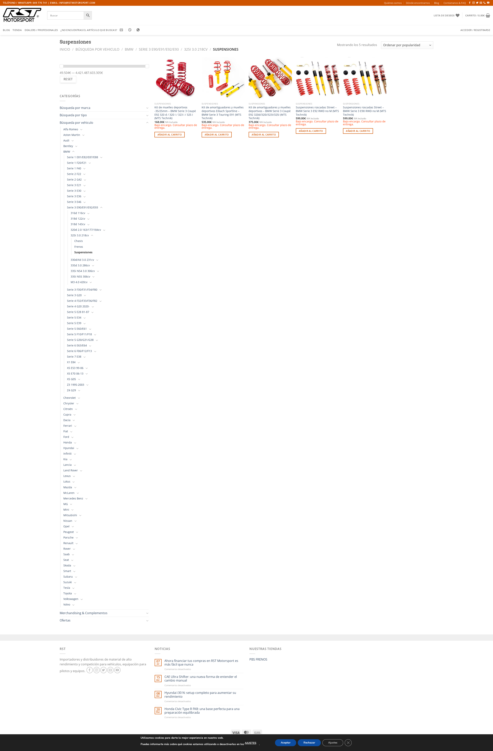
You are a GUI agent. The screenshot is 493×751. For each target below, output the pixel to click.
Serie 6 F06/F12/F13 (79, 351)
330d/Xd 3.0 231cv (82, 260)
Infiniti (67, 453)
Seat (66, 560)
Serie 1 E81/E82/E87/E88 (82, 157)
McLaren (69, 493)
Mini (66, 509)
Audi (66, 140)
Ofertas (65, 620)
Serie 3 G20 (74, 295)
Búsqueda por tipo (73, 115)
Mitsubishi (70, 515)
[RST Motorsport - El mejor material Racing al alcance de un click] (22, 15)
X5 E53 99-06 (75, 368)
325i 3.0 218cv (196, 49)
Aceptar (285, 742)
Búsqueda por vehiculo (97, 49)
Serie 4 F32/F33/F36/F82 (82, 301)
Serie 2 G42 (74, 179)
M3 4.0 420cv (79, 282)
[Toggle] (147, 107)
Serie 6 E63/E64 (77, 345)
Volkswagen (70, 599)
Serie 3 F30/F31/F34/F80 (82, 289)
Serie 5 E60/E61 (77, 328)
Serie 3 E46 (74, 202)
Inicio (65, 49)
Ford (66, 437)
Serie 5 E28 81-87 (78, 312)
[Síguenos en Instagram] (473, 3)
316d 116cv (78, 213)
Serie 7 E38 (74, 356)
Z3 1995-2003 (75, 384)
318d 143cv (78, 224)
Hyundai (68, 448)
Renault (68, 543)
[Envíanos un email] (481, 3)
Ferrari (67, 425)
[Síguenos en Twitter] (477, 3)
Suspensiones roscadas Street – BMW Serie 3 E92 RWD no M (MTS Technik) (317, 111)
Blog (436, 3)
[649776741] (139, 30)
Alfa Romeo (70, 129)
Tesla (66, 588)
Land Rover (70, 470)
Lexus (67, 476)
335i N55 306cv (80, 276)
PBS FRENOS (258, 659)
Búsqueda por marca (75, 108)
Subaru (68, 576)
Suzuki (67, 582)
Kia (65, 459)
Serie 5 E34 (74, 317)
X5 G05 (71, 379)
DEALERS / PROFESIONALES (41, 30)
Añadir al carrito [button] (170, 134)
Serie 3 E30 (74, 190)
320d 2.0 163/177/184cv (86, 230)
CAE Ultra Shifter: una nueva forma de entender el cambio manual (200, 678)
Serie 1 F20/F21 (76, 163)
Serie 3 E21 (74, 185)
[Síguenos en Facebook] (470, 3)
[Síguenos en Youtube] (488, 3)
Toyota (67, 593)
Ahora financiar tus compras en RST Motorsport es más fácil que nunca (201, 662)
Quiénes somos (393, 3)
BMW (129, 49)
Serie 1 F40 (74, 168)
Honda (67, 442)
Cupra (67, 414)
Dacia (66, 420)
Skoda (67, 565)
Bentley (68, 146)
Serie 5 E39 (74, 323)
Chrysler (68, 403)
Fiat (65, 431)
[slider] (61, 66)
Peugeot (68, 532)
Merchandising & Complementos (83, 613)
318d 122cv (78, 218)
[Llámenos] (484, 3)
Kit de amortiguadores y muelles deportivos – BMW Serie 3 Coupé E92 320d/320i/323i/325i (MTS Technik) (270, 113)
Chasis (78, 241)
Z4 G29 (71, 390)
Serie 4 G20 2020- (78, 306)
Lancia (67, 465)
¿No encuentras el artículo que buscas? (88, 30)
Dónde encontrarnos (418, 3)
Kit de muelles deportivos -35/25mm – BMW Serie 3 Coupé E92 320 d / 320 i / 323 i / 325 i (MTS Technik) (175, 113)
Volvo (66, 604)
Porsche (68, 537)
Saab (66, 554)
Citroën (68, 409)
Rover (67, 548)
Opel (66, 526)
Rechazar (309, 742)
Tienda (17, 30)
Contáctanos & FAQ (455, 3)
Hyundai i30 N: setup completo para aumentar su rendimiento (200, 694)
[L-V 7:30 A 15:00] (130, 30)
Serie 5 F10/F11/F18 (79, 334)
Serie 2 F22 (74, 174)
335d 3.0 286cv (80, 265)
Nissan (67, 521)
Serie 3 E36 (74, 196)
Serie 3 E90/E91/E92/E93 (159, 49)
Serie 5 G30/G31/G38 (80, 340)
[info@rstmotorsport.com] (122, 30)
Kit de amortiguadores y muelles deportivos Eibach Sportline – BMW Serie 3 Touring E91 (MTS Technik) (223, 113)
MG (65, 504)
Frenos (78, 246)
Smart (67, 571)
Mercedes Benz (73, 498)
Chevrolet (69, 398)
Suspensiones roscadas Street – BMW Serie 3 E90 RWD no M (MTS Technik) (364, 111)
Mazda (67, 487)
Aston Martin (71, 135)
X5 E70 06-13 (75, 373)
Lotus (66, 481)
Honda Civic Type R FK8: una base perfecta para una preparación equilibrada (202, 710)
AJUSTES (250, 743)
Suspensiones (83, 252)
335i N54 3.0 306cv (83, 271)
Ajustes (332, 742)
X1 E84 (71, 362)
